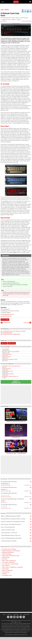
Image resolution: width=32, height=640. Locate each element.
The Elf (2, 500)
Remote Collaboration (7, 570)
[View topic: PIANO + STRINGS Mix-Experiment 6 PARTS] (30, 516)
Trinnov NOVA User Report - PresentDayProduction (16, 453)
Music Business (6, 565)
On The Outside (5, 84)
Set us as (27, 9)
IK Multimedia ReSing (6, 368)
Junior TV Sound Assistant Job (8, 527)
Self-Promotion (6, 572)
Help (21, 614)
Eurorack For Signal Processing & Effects (10, 351)
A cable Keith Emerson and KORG (8, 541)
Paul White (4, 21)
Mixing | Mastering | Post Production (11, 550)
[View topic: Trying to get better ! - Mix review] (30, 532)
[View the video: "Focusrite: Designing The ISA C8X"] (16, 414)
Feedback (4, 573)
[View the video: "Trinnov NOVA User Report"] (16, 446)
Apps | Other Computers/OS (9, 560)
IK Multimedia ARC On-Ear (7, 371)
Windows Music (3, 502)
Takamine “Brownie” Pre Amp (8, 530)
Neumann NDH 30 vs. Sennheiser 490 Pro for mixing (13, 518)
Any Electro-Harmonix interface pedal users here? (13, 521)
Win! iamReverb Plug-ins (6, 332)
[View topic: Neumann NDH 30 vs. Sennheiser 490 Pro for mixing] (30, 519)
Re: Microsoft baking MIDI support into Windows (12, 499)
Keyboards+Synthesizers (8, 552)
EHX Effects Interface (6, 356)
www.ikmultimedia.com (6, 316)
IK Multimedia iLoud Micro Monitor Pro (10, 376)
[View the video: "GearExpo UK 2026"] (16, 430)
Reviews (7, 9)
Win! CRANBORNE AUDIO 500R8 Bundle (10, 334)
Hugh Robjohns (4, 495)
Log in (2, 1)
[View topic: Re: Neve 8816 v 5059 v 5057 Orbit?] (30, 481)
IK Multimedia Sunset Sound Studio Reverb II (11, 366)
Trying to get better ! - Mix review (9, 532)
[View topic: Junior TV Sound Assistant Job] (30, 527)
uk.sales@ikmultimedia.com (7, 314)
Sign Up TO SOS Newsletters (16, 382)
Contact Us (9, 614)
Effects (13, 19)
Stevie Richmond (4, 483)
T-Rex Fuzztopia (5, 349)
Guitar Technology (6, 554)
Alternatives (5, 255)
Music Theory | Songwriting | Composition (12, 567)
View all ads (4, 343)
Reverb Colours (5, 126)
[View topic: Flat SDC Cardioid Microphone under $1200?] (30, 538)
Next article (26, 322)
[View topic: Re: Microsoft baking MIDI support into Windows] (30, 499)
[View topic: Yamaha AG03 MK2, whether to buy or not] (30, 535)
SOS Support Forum (7, 575)
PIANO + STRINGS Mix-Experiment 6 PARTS (10, 516)
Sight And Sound (5, 218)
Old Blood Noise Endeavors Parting (9, 359)
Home (2, 9)
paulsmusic (3, 489)
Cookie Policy (16, 614)
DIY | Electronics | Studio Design (10, 564)
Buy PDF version (4, 319)
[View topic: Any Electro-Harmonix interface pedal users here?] (30, 521)
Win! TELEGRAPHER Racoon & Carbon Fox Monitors (13, 331)
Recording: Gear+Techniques (6, 485)
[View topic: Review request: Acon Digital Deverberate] (30, 524)
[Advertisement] (16, 394)
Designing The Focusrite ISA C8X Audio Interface (16, 421)
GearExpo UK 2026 (16, 437)
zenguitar (3, 506)
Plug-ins (19, 19)
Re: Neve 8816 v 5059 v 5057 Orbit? (9, 481)
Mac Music (4, 559)
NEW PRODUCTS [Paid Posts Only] (10, 555)
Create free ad (12, 343)
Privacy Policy (26, 614)
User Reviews (5, 568)
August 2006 (28, 21)
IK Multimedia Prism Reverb (8, 374)
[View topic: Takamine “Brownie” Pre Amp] (30, 530)
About (4, 614)
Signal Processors (6, 19)
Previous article (6, 322)
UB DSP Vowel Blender (7, 354)
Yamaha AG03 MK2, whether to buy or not (10, 535)
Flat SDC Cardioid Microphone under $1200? (11, 538)
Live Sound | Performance (8, 562)
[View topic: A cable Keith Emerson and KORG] (30, 541)
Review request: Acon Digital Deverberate (11, 524)
